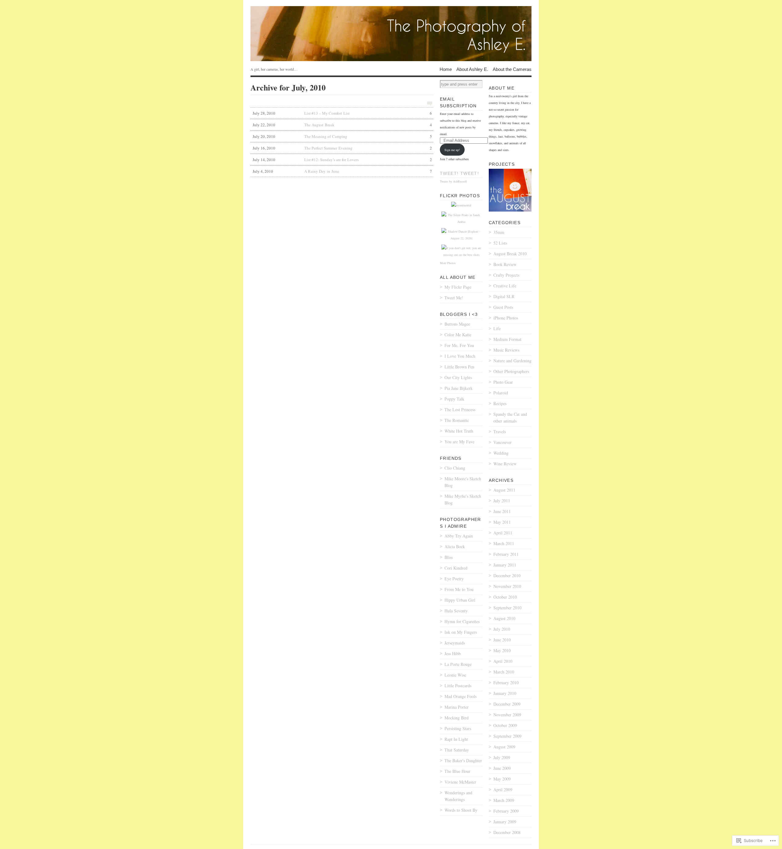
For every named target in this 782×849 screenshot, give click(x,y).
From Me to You (458, 589)
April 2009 (502, 789)
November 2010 (507, 586)
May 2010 (502, 650)
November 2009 (507, 715)
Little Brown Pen (459, 367)
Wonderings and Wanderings (458, 796)
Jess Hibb (452, 653)
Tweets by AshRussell (453, 181)
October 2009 (505, 725)
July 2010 (501, 629)
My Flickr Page (457, 287)
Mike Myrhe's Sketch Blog (462, 499)
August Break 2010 (510, 254)
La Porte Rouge (458, 664)
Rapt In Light (456, 739)
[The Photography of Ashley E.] (391, 33)
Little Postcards (457, 685)
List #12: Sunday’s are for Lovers (342, 159)
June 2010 (502, 640)
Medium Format (507, 339)
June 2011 (502, 511)
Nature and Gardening (512, 361)
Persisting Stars (457, 728)
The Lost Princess (459, 409)
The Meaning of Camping (342, 136)
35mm (498, 232)
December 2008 (507, 832)
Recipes (499, 403)
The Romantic (456, 420)
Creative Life (504, 286)
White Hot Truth (458, 431)
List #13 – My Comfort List (342, 113)
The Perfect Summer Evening (342, 148)
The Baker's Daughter (463, 760)
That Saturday (456, 750)
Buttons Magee (457, 324)
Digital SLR (503, 296)
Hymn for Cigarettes (462, 621)
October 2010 (505, 597)
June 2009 (502, 768)
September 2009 (507, 736)
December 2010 (507, 575)
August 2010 (504, 618)
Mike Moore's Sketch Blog (462, 482)
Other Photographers (511, 371)
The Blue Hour (457, 771)
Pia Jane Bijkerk (458, 388)
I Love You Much (459, 356)
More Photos (448, 263)
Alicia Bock (454, 546)
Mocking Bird (456, 718)
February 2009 (506, 811)
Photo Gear (503, 382)
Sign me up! (452, 150)
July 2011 (501, 501)
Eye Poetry (454, 578)
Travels (499, 431)
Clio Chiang (454, 468)
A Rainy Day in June (342, 171)
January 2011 (504, 565)
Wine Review (505, 464)
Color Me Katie (457, 335)
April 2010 (502, 661)
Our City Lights (458, 377)
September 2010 (507, 608)
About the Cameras (512, 69)
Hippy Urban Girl (459, 600)
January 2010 (504, 693)
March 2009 (503, 800)
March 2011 (503, 543)
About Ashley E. (472, 69)
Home (446, 69)
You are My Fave (459, 442)
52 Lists (500, 243)
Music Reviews (506, 350)
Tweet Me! (453, 298)
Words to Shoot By (460, 810)
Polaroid (500, 393)
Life (497, 328)
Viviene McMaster (460, 782)
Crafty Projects (506, 275)
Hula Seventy (456, 611)
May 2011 (502, 522)
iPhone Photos (505, 318)
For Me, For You (459, 345)
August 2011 (504, 490)
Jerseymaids (454, 643)
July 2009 (501, 757)
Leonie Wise (455, 675)
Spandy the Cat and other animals (510, 417)
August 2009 (504, 747)
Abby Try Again (458, 536)
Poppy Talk (454, 399)
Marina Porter (456, 707)
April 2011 (502, 533)
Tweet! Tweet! (459, 173)
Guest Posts (503, 307)
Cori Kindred (455, 568)
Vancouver (502, 442)
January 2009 (504, 822)
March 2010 (503, 672)
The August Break (342, 124)
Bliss (448, 557)
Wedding (501, 453)
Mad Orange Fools (460, 696)
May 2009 (502, 779)
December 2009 (507, 704)
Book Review (505, 264)
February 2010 (506, 682)
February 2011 (506, 554)
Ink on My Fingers (460, 632)
